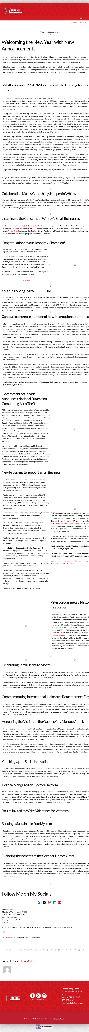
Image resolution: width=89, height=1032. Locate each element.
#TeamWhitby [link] (83, 202)
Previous (74, 22)
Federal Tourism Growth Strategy (67, 523)
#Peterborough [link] (59, 635)
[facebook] (32, 995)
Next (82, 22)
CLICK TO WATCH (26, 280)
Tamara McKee (10, 937)
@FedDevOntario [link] (13, 231)
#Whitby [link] (17, 228)
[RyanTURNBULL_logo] (15, 8)
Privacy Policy (59, 1019)
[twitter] (38, 995)
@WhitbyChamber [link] (31, 226)
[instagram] (44, 995)
